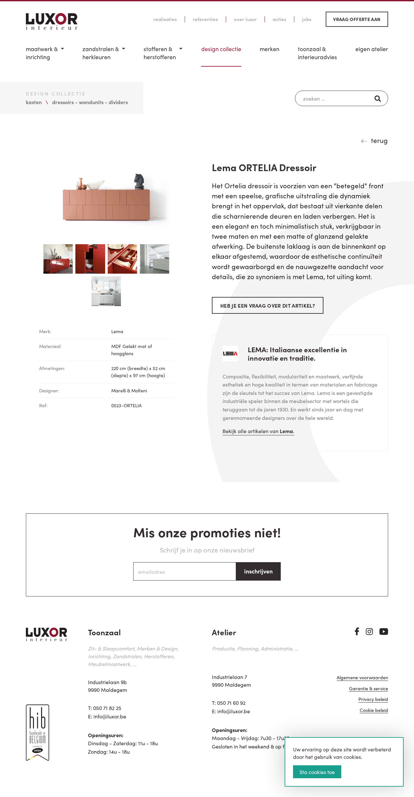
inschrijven (258, 571)
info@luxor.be (109, 716)
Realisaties (165, 19)
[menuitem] (45, 56)
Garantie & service (368, 689)
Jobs (306, 19)
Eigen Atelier (371, 49)
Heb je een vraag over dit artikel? (267, 305)
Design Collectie (221, 49)
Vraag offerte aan (356, 19)
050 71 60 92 (231, 702)
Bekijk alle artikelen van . (258, 430)
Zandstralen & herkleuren (100, 53)
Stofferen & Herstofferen (160, 53)
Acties (279, 19)
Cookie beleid (374, 710)
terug (379, 140)
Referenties (205, 19)
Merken (269, 49)
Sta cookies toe (317, 771)
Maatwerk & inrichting (42, 53)
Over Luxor (245, 19)
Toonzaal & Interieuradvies (317, 53)
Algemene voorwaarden (362, 678)
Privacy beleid (373, 699)
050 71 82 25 (107, 707)
